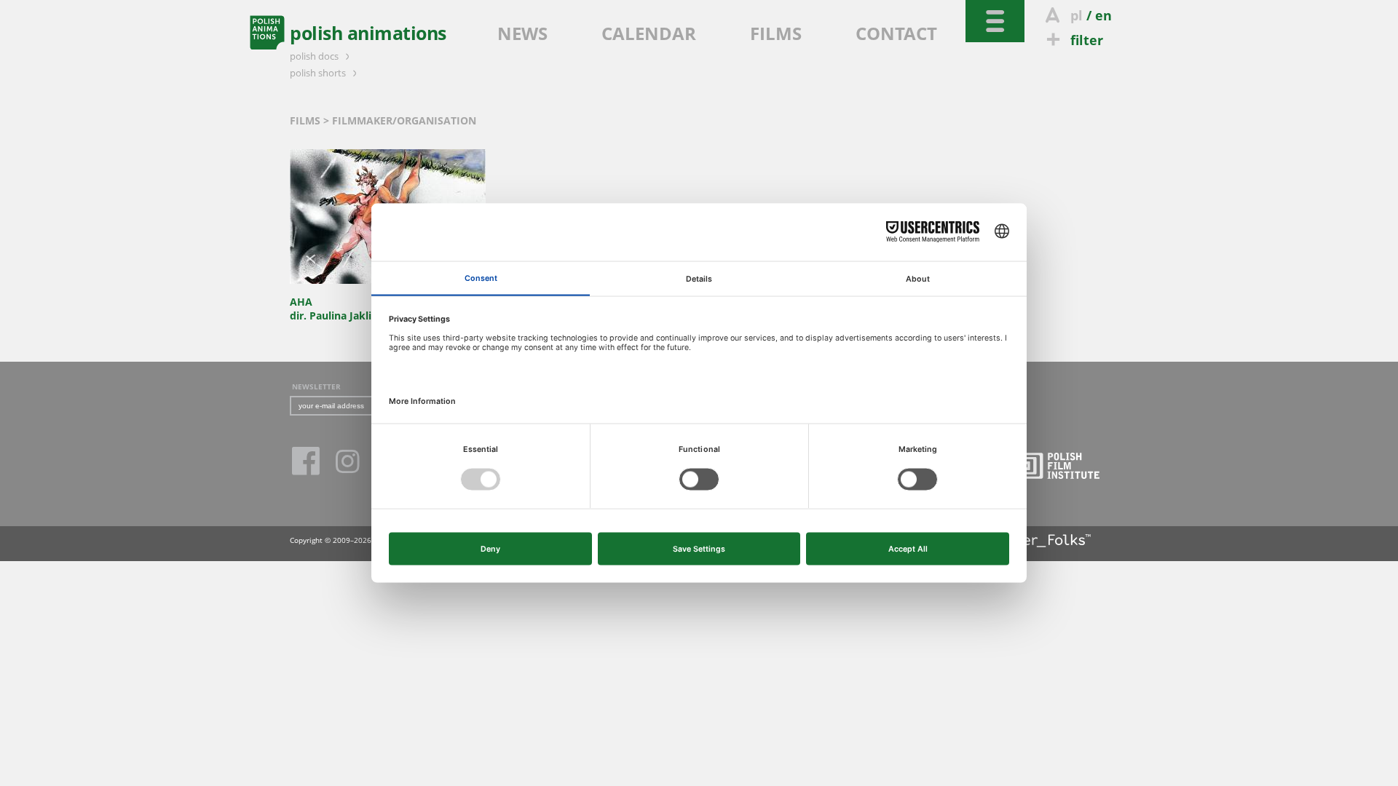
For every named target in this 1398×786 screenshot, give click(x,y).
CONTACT (896, 33)
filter (1086, 40)
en (1103, 15)
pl (1076, 15)
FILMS (776, 33)
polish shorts (319, 72)
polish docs (315, 56)
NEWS (522, 33)
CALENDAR (648, 33)
